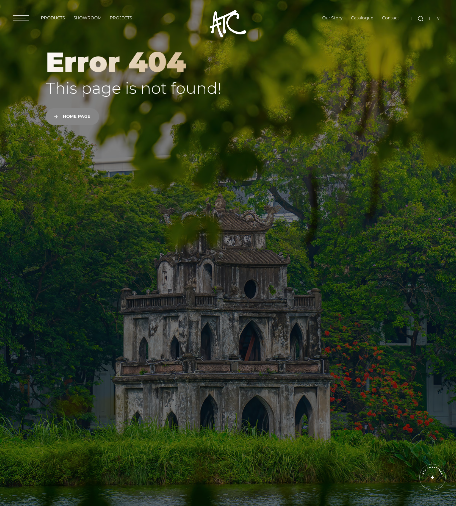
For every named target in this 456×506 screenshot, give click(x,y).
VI (439, 18)
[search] (420, 18)
